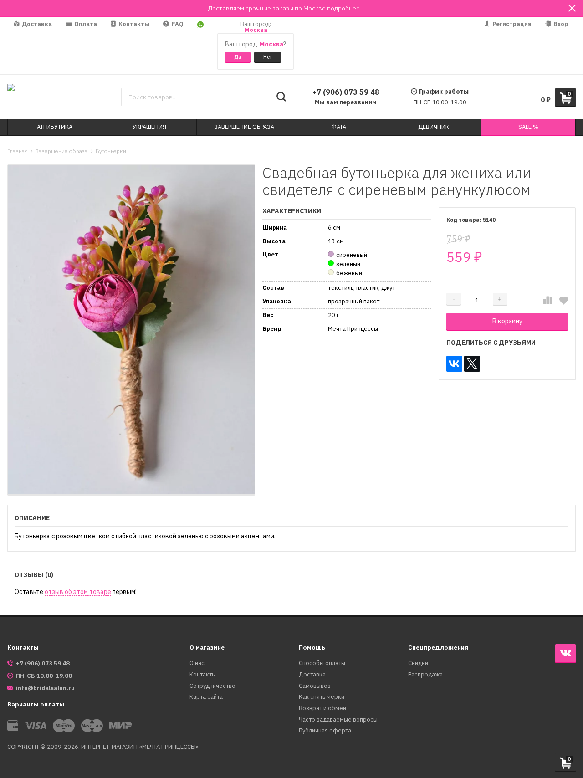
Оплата (85, 24)
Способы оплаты (322, 663)
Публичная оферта (325, 730)
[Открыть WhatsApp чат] (200, 45)
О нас (197, 663)
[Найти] (281, 97)
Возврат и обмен (322, 708)
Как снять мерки (321, 697)
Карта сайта (206, 697)
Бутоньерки (111, 151)
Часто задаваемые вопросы (338, 720)
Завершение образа (61, 151)
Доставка (36, 24)
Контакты (133, 24)
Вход (560, 24)
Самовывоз (315, 686)
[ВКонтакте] (454, 364)
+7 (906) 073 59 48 (345, 92)
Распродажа (425, 674)
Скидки (418, 663)
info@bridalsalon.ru (45, 688)
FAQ (177, 24)
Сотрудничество (212, 686)
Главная (17, 151)
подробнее (343, 8)
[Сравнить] (547, 300)
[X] (472, 364)
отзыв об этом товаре (78, 592)
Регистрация (511, 24)
